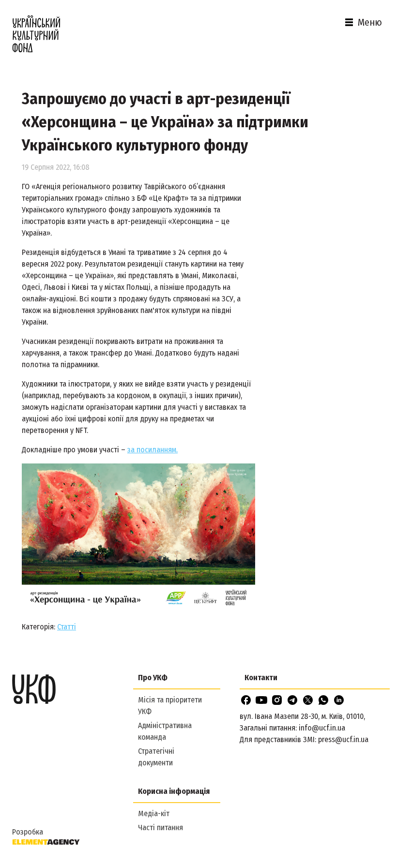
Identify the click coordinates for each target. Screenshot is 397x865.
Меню (370, 22)
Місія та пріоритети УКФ (170, 705)
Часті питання (160, 827)
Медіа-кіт (153, 813)
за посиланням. (152, 449)
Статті (66, 626)
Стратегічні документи (156, 756)
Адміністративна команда (165, 731)
